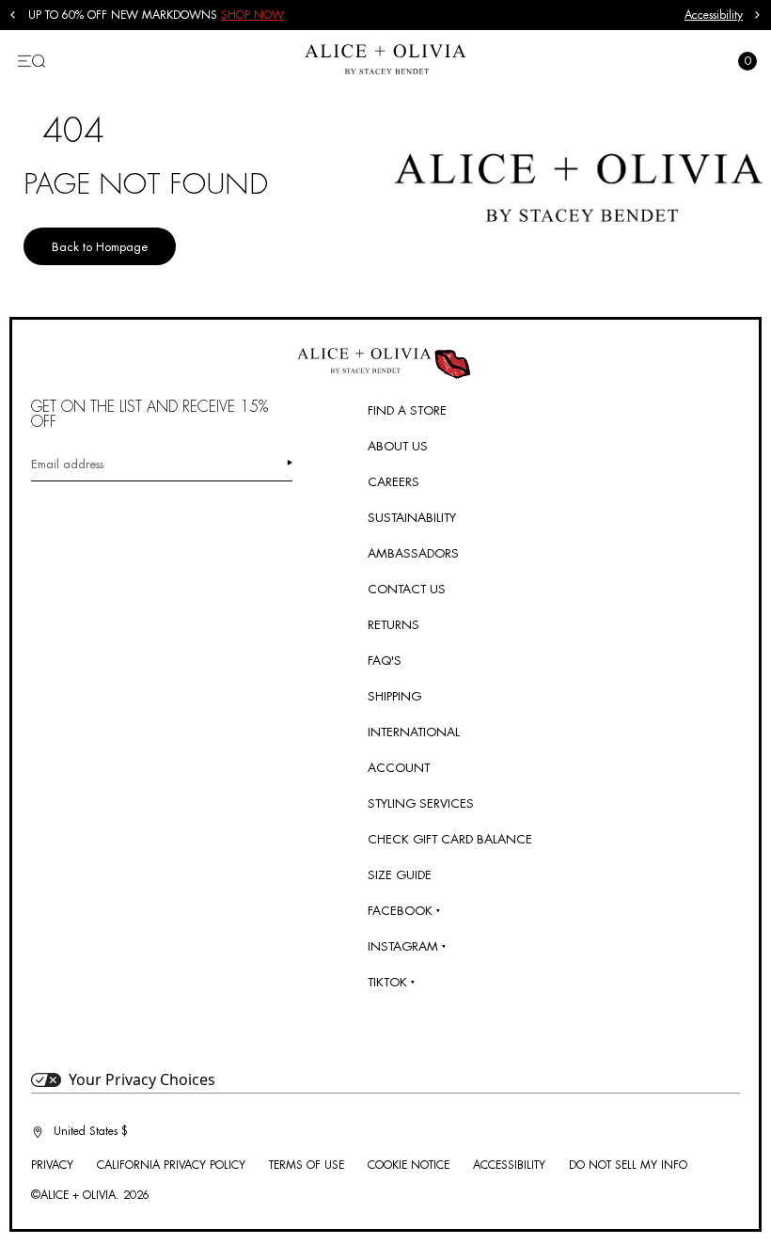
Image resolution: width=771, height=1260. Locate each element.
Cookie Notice (408, 1165)
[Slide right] (758, 15)
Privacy (52, 1165)
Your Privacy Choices (142, 1079)
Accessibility (713, 15)
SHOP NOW (252, 15)
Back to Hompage (100, 247)
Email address (67, 464)
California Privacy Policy (171, 1165)
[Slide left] (13, 15)
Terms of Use (306, 1165)
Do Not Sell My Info (628, 1165)
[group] (356, 15)
